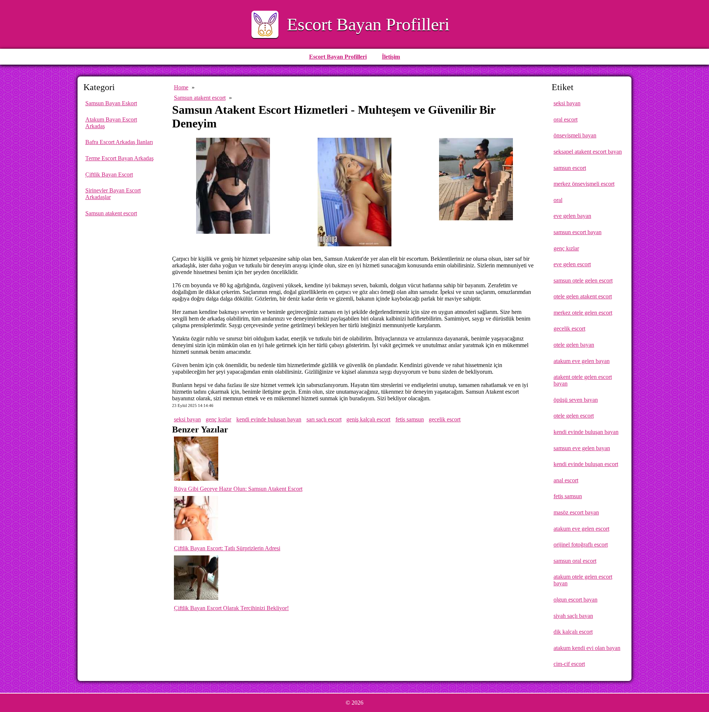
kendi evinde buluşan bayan (268, 419)
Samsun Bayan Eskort (111, 103)
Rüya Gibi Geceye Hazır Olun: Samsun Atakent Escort (238, 489)
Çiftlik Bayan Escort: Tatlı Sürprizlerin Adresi (227, 548)
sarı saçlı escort (324, 419)
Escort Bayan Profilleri (368, 24)
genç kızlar (218, 419)
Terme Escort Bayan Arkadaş (119, 158)
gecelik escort (444, 419)
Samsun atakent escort (111, 213)
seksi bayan (187, 419)
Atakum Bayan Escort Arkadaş (111, 122)
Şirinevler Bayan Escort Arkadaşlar (113, 193)
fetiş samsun (409, 419)
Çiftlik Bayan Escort (109, 174)
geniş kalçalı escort (368, 419)
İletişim (391, 57)
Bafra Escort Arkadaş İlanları (119, 142)
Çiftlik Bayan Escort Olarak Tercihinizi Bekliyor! (231, 608)
